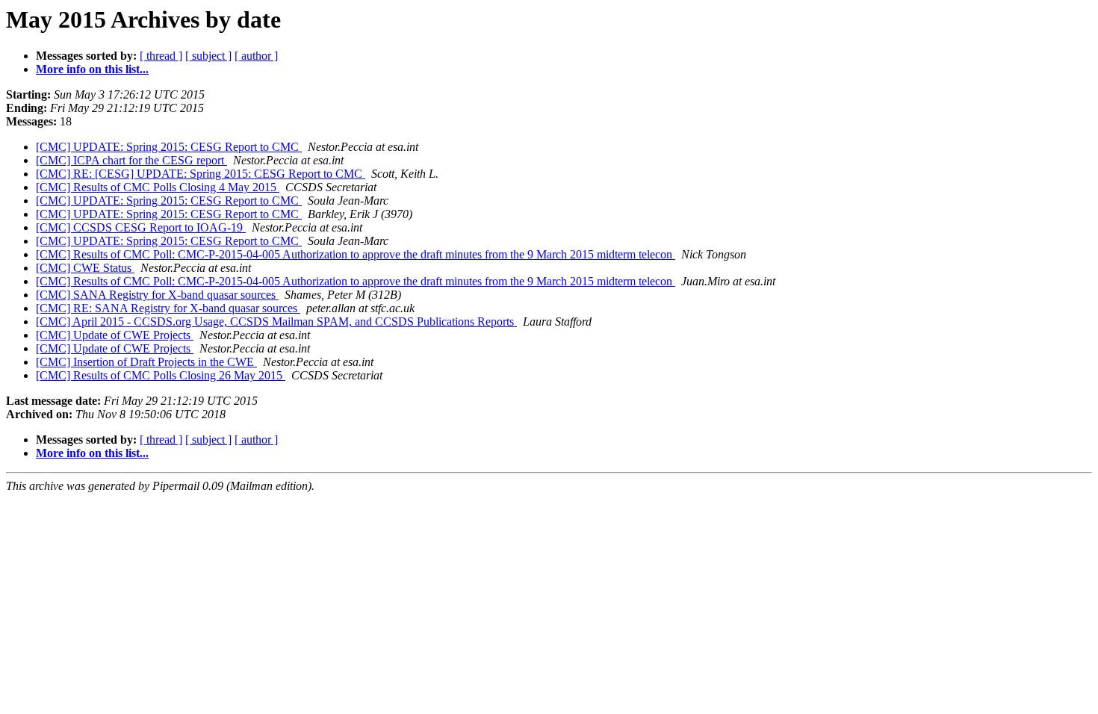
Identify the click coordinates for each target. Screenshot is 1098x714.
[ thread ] (161, 55)
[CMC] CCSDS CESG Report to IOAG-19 (141, 227)
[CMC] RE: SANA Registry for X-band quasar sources (168, 308)
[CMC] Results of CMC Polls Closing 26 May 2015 (160, 375)
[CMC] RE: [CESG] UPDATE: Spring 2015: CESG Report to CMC (200, 173)
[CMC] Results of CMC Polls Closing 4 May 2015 (157, 187)
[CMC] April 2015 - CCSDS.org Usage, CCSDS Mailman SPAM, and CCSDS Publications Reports (276, 321)
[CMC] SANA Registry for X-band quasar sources (157, 294)
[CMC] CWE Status (85, 267)
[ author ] (256, 55)
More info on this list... (92, 69)
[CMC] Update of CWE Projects (114, 335)
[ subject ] (208, 55)
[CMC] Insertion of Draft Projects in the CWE (146, 362)
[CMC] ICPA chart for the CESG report (131, 160)
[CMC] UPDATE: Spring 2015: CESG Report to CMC (169, 146)
